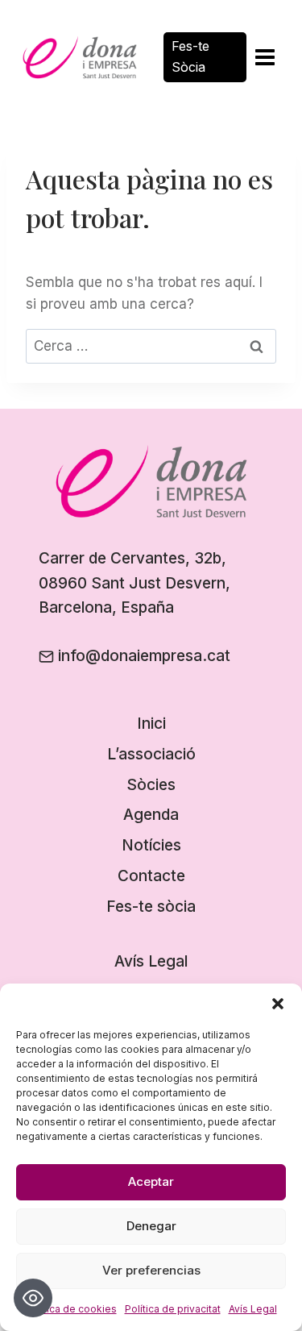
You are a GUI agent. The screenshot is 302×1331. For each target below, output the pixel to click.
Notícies (151, 845)
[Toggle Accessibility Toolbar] (33, 1298)
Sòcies (151, 785)
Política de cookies (71, 1309)
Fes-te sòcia (151, 906)
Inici (151, 723)
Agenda (151, 814)
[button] (278, 1004)
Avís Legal (253, 1309)
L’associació (151, 754)
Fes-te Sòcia (190, 56)
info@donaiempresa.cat (144, 656)
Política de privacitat (173, 1309)
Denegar (151, 1225)
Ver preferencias (151, 1270)
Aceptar (151, 1181)
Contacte (151, 876)
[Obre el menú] (264, 57)
